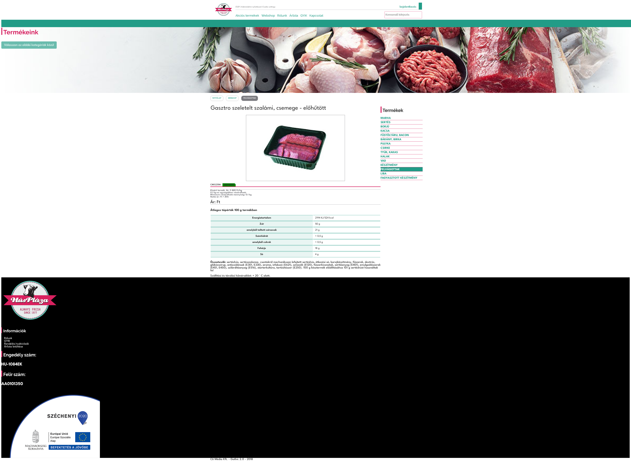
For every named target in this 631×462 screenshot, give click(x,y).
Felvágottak (249, 98)
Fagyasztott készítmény (399, 178)
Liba (383, 173)
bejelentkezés (408, 6)
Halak (385, 156)
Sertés (385, 122)
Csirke (385, 148)
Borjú (385, 126)
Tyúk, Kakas (389, 152)
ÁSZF (237, 7)
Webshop (268, 15)
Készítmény (389, 165)
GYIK (303, 15)
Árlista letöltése (13, 346)
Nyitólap (216, 98)
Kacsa (385, 131)
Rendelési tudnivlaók (16, 343)
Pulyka (386, 143)
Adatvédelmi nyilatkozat (251, 7)
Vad (383, 160)
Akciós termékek (247, 15)
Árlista (293, 15)
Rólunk (282, 15)
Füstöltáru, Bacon (395, 135)
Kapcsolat (316, 15)
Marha (386, 118)
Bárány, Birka (391, 139)
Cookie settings (269, 7)
